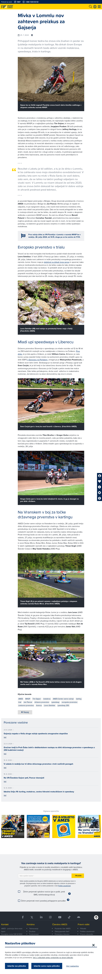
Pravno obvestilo (86, 934)
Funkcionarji (34, 934)
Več (5, 737)
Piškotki (83, 928)
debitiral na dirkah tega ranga (56, 262)
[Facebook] (23, 917)
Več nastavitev (72, 966)
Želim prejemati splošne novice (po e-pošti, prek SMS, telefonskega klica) (44, 893)
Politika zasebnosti (87, 931)
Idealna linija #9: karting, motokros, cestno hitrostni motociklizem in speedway (39, 791)
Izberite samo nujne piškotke (47, 966)
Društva (32, 931)
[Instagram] (50, 917)
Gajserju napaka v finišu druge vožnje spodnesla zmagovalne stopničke (36, 733)
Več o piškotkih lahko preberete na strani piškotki (53, 957)
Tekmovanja (33, 928)
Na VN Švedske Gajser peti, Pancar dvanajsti (24, 777)
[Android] (78, 917)
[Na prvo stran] (12, 6)
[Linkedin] (41, 917)
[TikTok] (69, 917)
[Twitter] (31, 917)
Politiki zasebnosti (64, 886)
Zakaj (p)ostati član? (62, 931)
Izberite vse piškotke (16, 966)
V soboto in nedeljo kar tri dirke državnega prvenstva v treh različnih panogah (38, 763)
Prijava (78, 875)
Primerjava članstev (62, 934)
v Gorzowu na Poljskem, (37, 359)
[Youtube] (59, 917)
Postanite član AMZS (62, 928)
